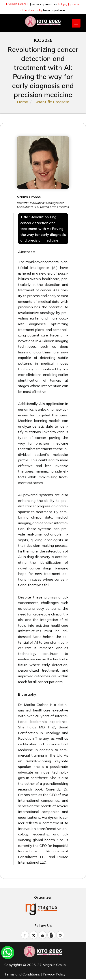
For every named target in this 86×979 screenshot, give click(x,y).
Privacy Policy (54, 974)
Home (22, 101)
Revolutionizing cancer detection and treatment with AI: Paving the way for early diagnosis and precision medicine (43, 228)
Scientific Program (52, 101)
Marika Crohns (29, 197)
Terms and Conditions (22, 974)
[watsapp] (7, 952)
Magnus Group (54, 964)
